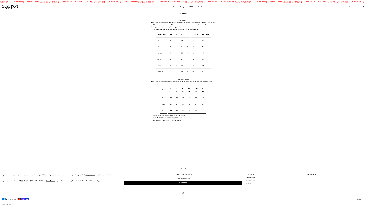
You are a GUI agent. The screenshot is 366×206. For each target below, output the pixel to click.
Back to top (183, 169)
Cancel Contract (311, 174)
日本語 (359, 199)
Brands (200, 7)
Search (358, 7)
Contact (248, 184)
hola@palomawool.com (159, 27)
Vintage (182, 7)
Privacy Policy (250, 177)
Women (166, 7)
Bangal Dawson (90, 175)
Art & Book (192, 7)
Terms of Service (251, 181)
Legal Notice (250, 174)
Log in (351, 7)
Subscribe (183, 183)
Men (174, 7)
